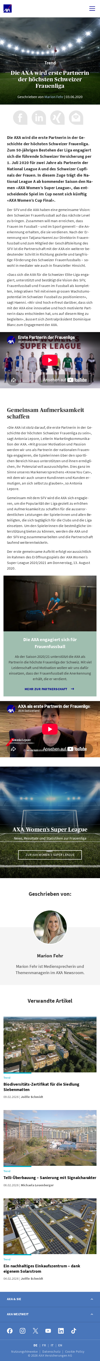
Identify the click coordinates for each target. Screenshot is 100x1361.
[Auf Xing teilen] (57, 117)
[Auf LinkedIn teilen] (38, 117)
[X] (35, 1331)
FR (44, 1345)
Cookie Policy (75, 1351)
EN (60, 1345)
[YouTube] (48, 1331)
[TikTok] (74, 1331)
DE (35, 1345)
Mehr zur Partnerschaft (46, 689)
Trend (50, 63)
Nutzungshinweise (24, 1351)
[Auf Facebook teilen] (20, 117)
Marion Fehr (53, 96)
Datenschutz (51, 1351)
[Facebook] (10, 1331)
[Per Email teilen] (76, 117)
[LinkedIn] (61, 1331)
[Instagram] (22, 1331)
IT (52, 1345)
